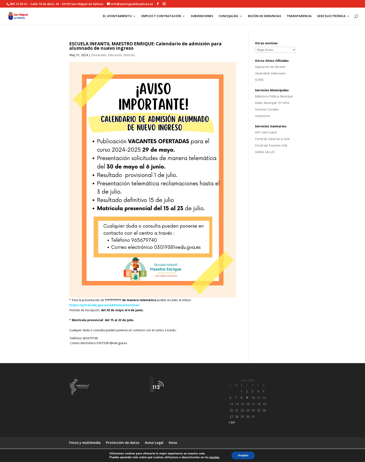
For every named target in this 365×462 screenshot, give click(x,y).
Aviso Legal (154, 442)
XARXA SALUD (265, 152)
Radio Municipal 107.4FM (272, 103)
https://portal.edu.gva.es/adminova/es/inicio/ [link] (104, 305)
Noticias (129, 55)
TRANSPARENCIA (299, 16)
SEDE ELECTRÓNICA (331, 16)
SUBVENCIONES (202, 16)
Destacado (98, 55)
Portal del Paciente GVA (271, 145)
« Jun (232, 422)
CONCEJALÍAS (228, 16)
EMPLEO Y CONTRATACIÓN (161, 16)
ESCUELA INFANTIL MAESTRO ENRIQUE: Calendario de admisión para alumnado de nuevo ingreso (145, 46)
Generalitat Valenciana (270, 73)
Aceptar (243, 455)
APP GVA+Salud (265, 132)
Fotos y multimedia (85, 442)
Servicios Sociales (267, 109)
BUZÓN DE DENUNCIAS (264, 16)
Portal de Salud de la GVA (272, 139)
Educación (115, 55)
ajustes (214, 457)
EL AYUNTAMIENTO (117, 16)
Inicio (173, 442)
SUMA (259, 80)
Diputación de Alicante (270, 67)
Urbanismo (262, 116)
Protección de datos (122, 442)
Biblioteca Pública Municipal (274, 96)
